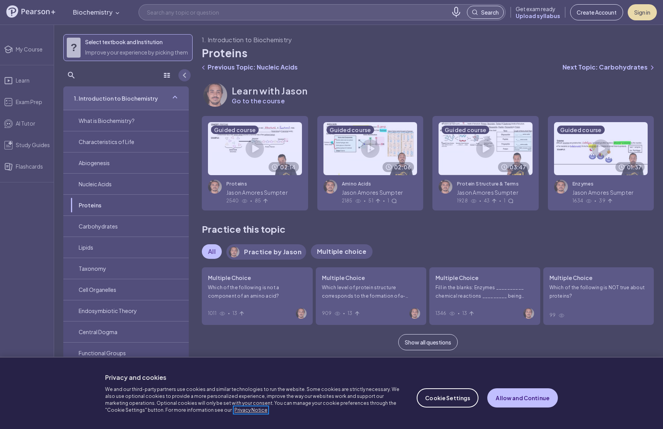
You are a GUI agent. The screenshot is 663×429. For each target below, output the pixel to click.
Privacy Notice (250, 410)
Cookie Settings (447, 397)
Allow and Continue (522, 397)
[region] (331, 393)
